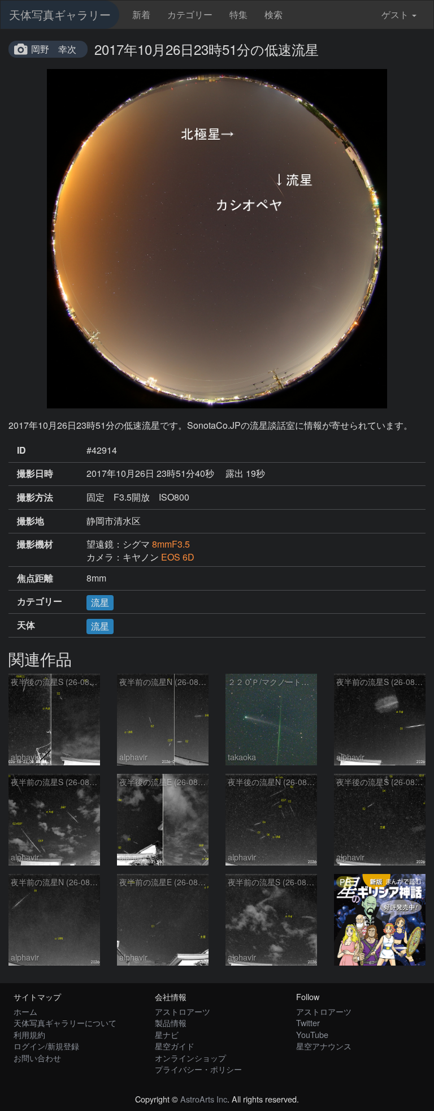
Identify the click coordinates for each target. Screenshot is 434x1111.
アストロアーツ (182, 1011)
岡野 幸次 (53, 48)
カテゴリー (189, 14)
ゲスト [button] (395, 14)
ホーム (25, 1011)
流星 (100, 602)
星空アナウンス (323, 1046)
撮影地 (30, 521)
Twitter (308, 1022)
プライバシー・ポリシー (198, 1069)
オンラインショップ (190, 1057)
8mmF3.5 (171, 543)
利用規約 (29, 1034)
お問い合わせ (37, 1057)
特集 (238, 14)
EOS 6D (177, 556)
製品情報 (170, 1022)
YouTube (312, 1034)
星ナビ (167, 1034)
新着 (141, 14)
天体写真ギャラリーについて (65, 1022)
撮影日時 (35, 473)
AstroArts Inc (203, 1099)
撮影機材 (35, 544)
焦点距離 (35, 578)
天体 (26, 625)
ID (21, 450)
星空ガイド (174, 1046)
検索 (273, 14)
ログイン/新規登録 (46, 1046)
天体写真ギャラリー (60, 14)
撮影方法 (35, 497)
